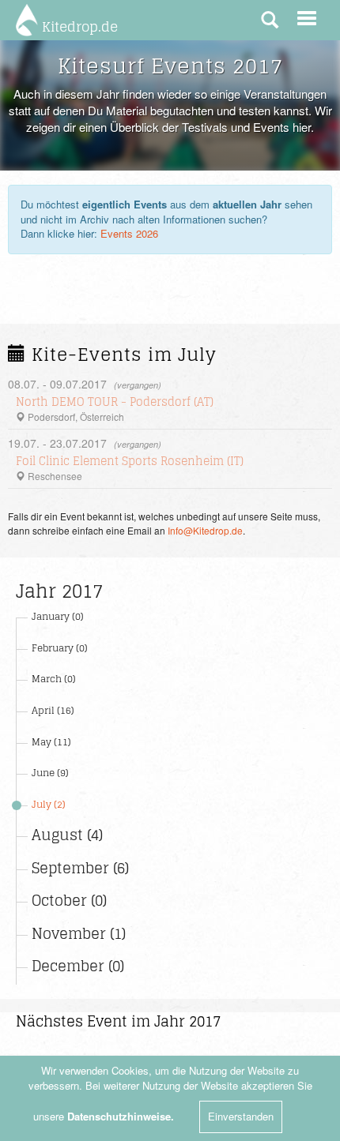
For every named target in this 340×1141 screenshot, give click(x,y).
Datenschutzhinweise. (120, 1116)
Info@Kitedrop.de (205, 530)
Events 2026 (129, 233)
